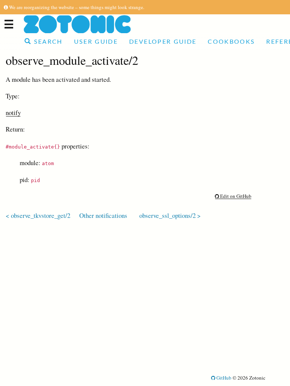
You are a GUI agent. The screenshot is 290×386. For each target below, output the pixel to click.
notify (13, 112)
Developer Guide (162, 42)
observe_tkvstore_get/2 (40, 215)
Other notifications (103, 215)
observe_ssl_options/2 (167, 215)
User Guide (96, 42)
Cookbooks (231, 42)
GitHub (223, 377)
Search (46, 42)
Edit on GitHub (235, 196)
